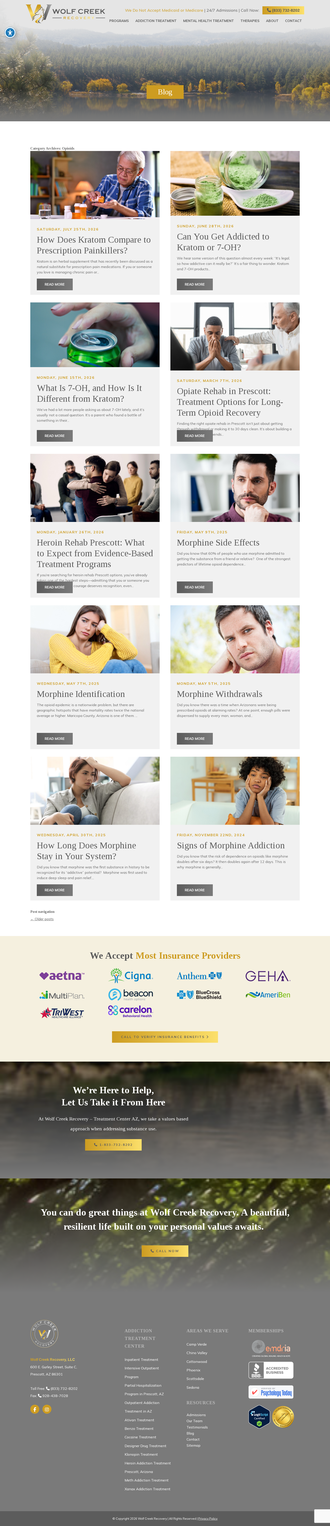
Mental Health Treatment (208, 21)
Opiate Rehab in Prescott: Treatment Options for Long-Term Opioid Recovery (230, 402)
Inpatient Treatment (141, 1359)
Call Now (166, 1251)
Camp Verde (197, 1344)
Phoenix (193, 1370)
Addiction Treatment (156, 21)
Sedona (193, 1387)
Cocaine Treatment (140, 1437)
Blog (190, 1433)
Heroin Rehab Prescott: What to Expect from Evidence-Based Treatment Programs (95, 553)
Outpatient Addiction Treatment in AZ (142, 1406)
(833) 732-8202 (285, 10)
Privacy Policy (208, 1518)
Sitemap (193, 1445)
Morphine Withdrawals (219, 694)
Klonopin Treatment (141, 1454)
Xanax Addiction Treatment (147, 1489)
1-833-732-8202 (115, 1145)
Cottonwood (197, 1361)
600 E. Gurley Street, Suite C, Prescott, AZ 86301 (53, 1367)
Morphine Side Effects (218, 542)
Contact (293, 21)
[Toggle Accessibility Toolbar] (10, 32)
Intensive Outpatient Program (142, 1372)
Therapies (250, 21)
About (272, 21)
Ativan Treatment (139, 1420)
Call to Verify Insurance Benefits (163, 1037)
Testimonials (197, 1427)
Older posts (42, 919)
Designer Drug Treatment (145, 1446)
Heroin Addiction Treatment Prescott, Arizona (148, 1467)
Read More (55, 284)
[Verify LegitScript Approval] (259, 1426)
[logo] (65, 13)
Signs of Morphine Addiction (231, 845)
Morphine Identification (81, 694)
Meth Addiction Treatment (147, 1480)
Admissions (196, 1415)
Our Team (194, 1421)
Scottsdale (195, 1378)
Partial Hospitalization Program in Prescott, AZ (144, 1389)
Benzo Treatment (139, 1428)
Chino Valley (197, 1353)
